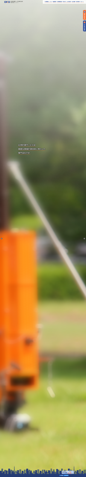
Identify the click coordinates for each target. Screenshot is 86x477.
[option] (43, 238)
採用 (78, 1)
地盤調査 (54, 1)
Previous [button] (1, 238)
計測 (59, 1)
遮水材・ (67, 1)
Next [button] (84, 238)
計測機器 (48, 1)
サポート (82, 1)
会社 (73, 1)
